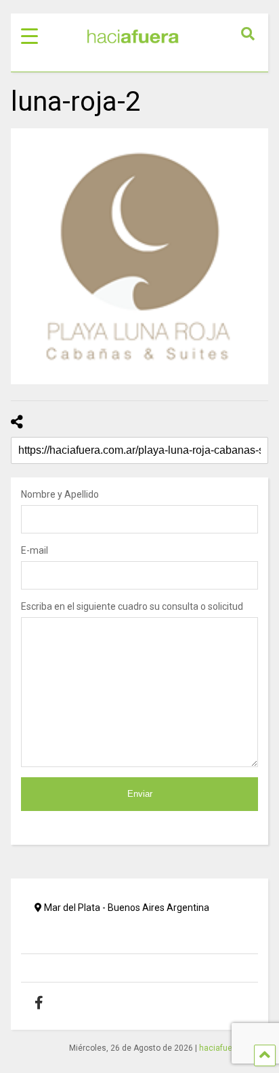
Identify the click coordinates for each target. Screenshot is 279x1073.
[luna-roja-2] (139, 256)
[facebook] (49, 1003)
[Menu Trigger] (29, 35)
